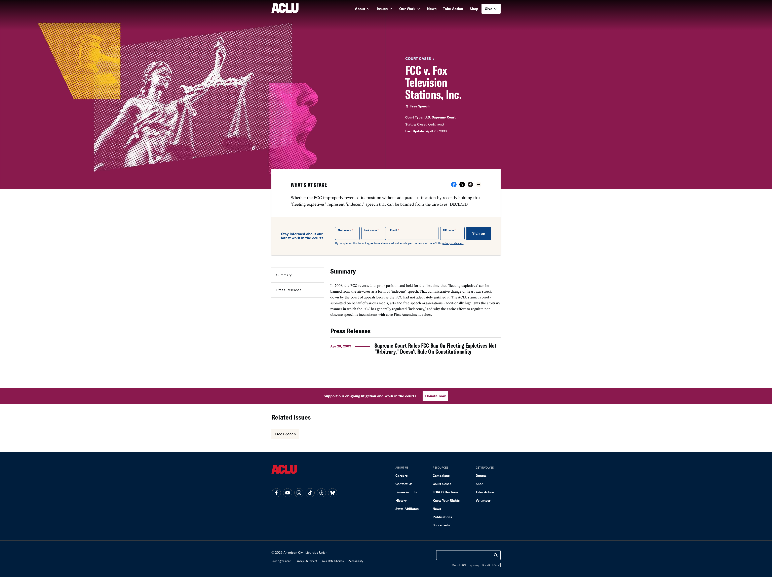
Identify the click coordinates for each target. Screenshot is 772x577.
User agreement (281, 561)
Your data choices (333, 561)
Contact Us (403, 484)
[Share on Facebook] (454, 186)
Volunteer (483, 500)
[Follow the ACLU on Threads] (321, 493)
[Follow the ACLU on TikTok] (310, 493)
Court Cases (418, 58)
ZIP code (448, 230)
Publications (442, 517)
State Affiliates (407, 509)
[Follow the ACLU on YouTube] (287, 493)
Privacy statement (306, 561)
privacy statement (453, 243)
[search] (496, 555)
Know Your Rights (446, 500)
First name (344, 230)
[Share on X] (462, 186)
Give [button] (489, 8)
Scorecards (441, 525)
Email (393, 230)
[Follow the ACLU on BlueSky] (332, 493)
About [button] (360, 8)
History (401, 500)
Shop (474, 8)
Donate (481, 475)
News (431, 8)
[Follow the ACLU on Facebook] (276, 493)
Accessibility (355, 561)
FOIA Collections (445, 492)
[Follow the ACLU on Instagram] (299, 493)
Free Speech (420, 106)
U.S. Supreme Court (439, 117)
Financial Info (406, 492)
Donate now (435, 396)
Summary (284, 275)
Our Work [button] (408, 8)
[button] (470, 185)
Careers (401, 475)
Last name (370, 230)
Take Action (453, 8)
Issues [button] (383, 8)
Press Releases (289, 290)
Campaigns (441, 475)
